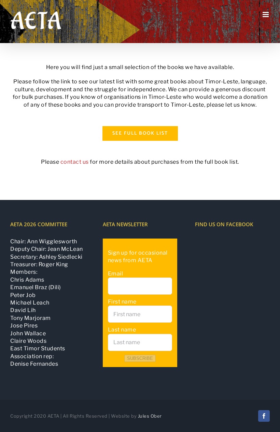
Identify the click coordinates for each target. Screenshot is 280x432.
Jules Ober (150, 416)
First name (122, 301)
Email (115, 273)
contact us (74, 162)
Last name (122, 329)
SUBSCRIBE (140, 358)
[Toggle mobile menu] (266, 14)
